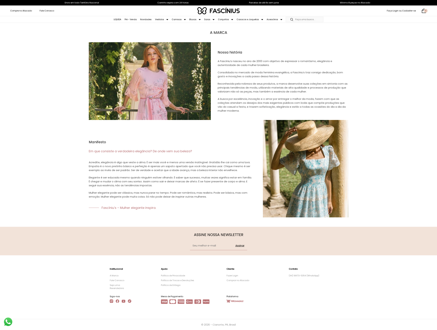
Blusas (193, 19)
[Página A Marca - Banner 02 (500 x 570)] (305, 168)
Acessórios (273, 19)
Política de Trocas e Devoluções (177, 280)
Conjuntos (223, 19)
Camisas (177, 19)
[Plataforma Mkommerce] (235, 301)
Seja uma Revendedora (117, 287)
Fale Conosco (47, 10)
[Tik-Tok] (129, 301)
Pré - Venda (131, 19)
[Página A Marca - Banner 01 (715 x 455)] (150, 81)
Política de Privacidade (173, 275)
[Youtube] (123, 301)
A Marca (114, 275)
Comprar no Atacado (238, 280)
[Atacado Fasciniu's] (218, 10)
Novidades (146, 19)
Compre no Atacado (21, 10)
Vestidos (160, 19)
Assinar (239, 245)
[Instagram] (111, 301)
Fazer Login (232, 275)
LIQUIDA (117, 19)
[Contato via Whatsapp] (8, 321)
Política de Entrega (170, 285)
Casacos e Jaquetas (248, 19)
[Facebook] (117, 301)
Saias (207, 19)
